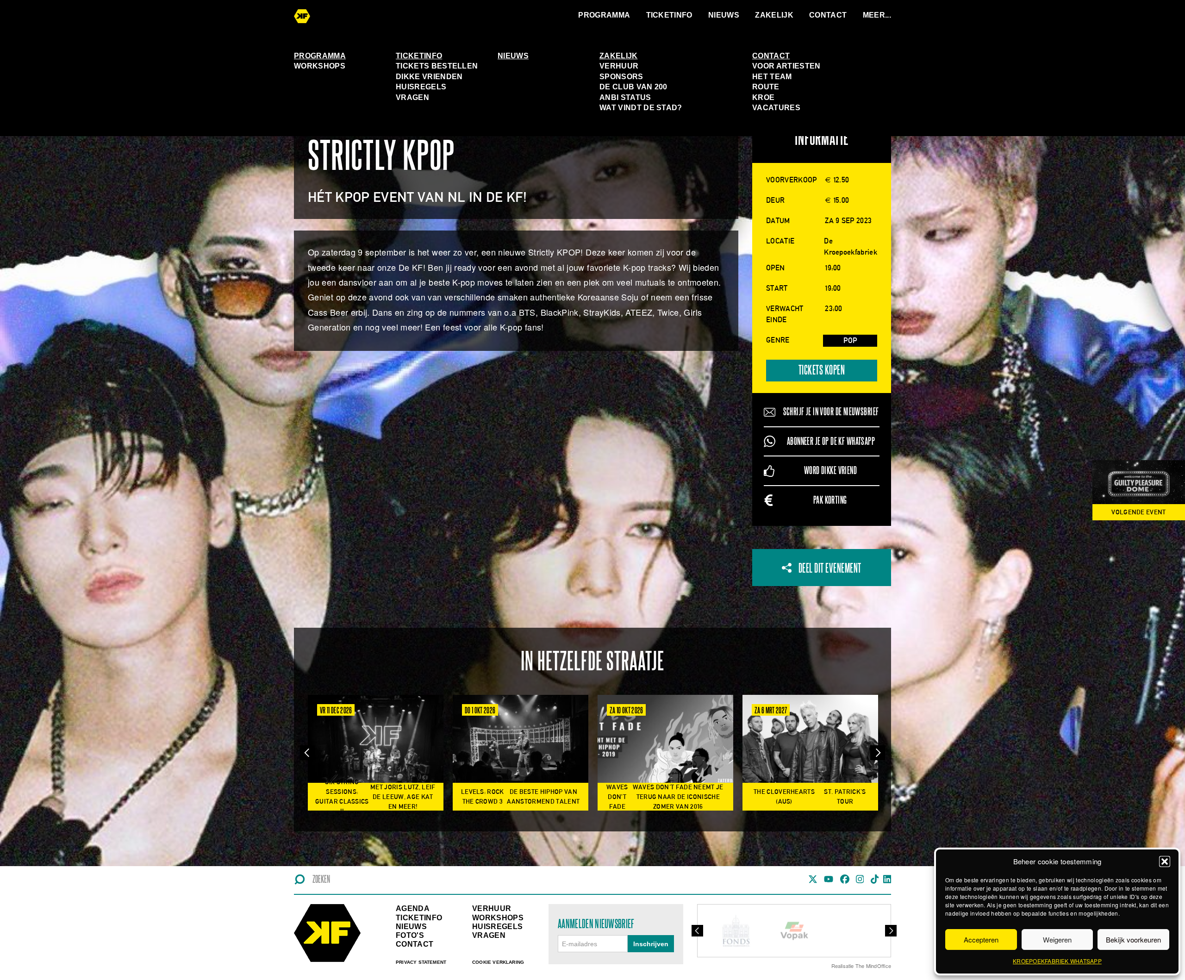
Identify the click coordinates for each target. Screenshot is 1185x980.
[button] (1164, 861)
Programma (604, 15)
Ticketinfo (669, 15)
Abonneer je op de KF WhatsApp (831, 441)
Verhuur (618, 66)
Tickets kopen (821, 370)
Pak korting (830, 500)
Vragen (412, 97)
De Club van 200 (633, 87)
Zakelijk (774, 15)
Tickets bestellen (437, 66)
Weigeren (1057, 939)
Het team (772, 77)
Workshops (319, 66)
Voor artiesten (786, 66)
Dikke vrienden (429, 77)
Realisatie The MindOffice (861, 965)
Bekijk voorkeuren (1133, 939)
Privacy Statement (421, 962)
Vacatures (776, 108)
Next (877, 752)
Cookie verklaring (498, 962)
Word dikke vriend (830, 470)
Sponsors (621, 77)
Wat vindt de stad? (640, 108)
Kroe (763, 97)
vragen (488, 935)
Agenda (413, 908)
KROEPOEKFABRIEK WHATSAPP (1057, 961)
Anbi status (625, 97)
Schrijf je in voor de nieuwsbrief (831, 412)
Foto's (410, 935)
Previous (307, 752)
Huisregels (421, 87)
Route (766, 87)
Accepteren (981, 939)
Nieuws (723, 15)
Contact (828, 15)
